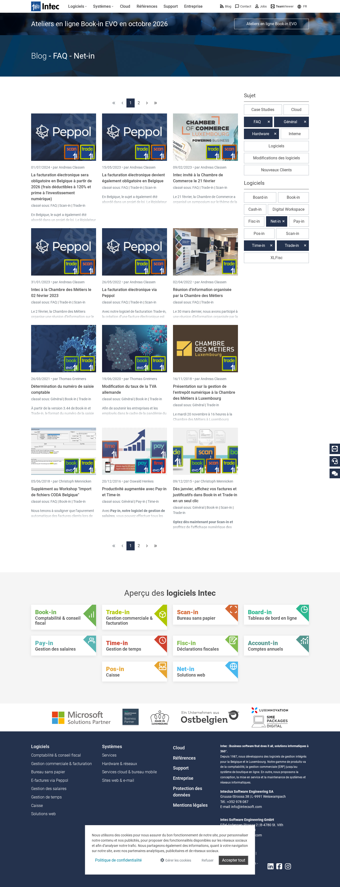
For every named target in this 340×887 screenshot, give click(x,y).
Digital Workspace (288, 209)
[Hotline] (335, 461)
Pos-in (259, 233)
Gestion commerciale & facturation (61, 763)
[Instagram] (288, 866)
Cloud (296, 109)
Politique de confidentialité (118, 860)
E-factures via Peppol (49, 780)
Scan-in (65, 205)
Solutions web (43, 813)
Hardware (260, 133)
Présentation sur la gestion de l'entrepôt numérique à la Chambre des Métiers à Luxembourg (204, 392)
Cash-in (255, 209)
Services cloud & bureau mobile (129, 772)
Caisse (37, 805)
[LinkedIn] (271, 866)
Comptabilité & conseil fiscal (56, 755)
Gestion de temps (46, 797)
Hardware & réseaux (119, 763)
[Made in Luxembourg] (160, 717)
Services (109, 755)
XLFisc (277, 257)
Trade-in (79, 205)
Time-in (153, 501)
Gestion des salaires (48, 788)
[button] (302, 6)
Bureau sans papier (48, 772)
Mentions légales (190, 805)
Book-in (70, 399)
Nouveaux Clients (276, 170)
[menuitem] (77, 6)
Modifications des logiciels (276, 158)
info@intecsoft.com (246, 807)
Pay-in (140, 501)
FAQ (54, 205)
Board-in (260, 197)
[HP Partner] (130, 717)
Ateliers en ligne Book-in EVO (271, 23)
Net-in (276, 221)
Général (57, 399)
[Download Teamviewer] (335, 449)
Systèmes (112, 746)
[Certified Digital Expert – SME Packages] (270, 717)
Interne (295, 133)
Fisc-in (254, 221)
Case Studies (262, 109)
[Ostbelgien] (210, 717)
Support (181, 768)
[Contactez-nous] (335, 473)
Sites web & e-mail (118, 780)
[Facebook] (279, 866)
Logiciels (276, 146)
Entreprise (183, 778)
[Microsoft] (81, 717)
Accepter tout (233, 860)
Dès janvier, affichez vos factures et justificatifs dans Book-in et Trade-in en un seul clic (205, 495)
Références (184, 758)
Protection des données (187, 791)
